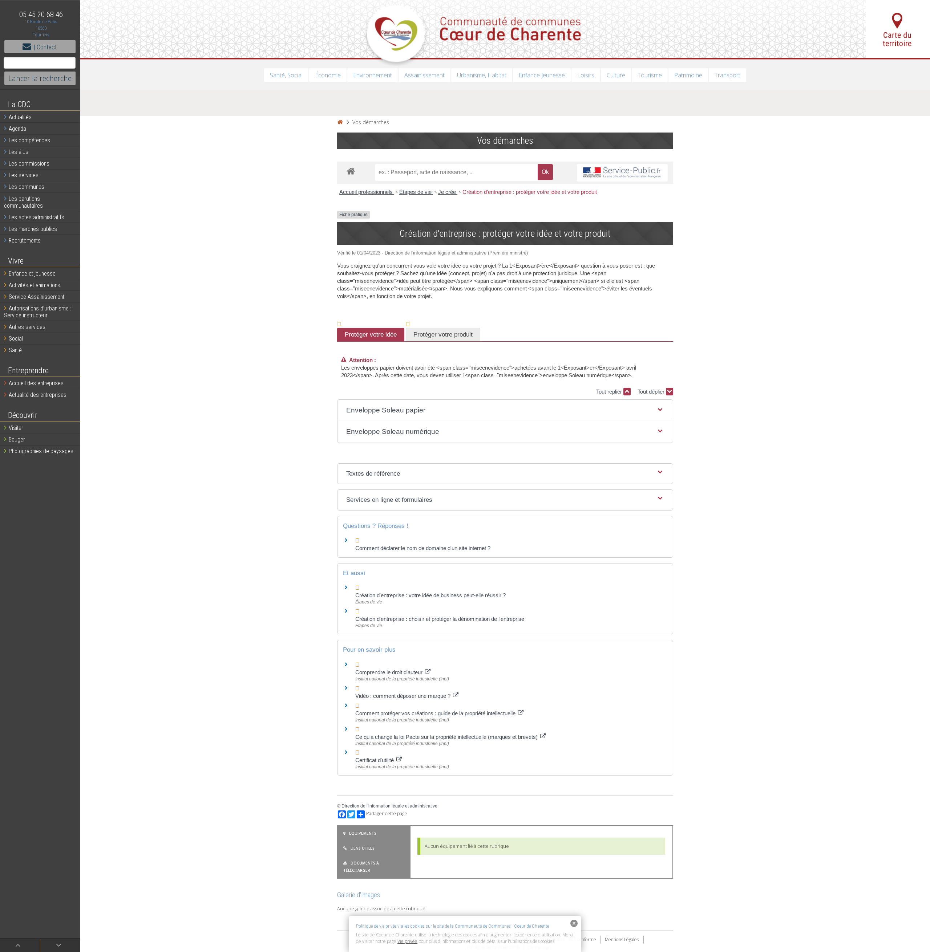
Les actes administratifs (36, 217)
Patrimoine (688, 75)
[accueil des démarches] (351, 171)
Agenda (17, 128)
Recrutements (25, 240)
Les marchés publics (33, 228)
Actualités (20, 117)
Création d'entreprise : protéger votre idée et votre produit (529, 192)
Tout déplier (652, 391)
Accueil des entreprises (36, 383)
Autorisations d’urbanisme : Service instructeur (37, 312)
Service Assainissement (36, 296)
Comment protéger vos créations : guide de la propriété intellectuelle (436, 713)
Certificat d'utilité (375, 760)
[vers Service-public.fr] (622, 173)
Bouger (17, 439)
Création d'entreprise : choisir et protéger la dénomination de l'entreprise (439, 619)
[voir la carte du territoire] (898, 29)
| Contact (45, 47)
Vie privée (407, 941)
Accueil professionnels (366, 192)
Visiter (16, 427)
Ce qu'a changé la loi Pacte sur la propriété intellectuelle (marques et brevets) (447, 737)
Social (16, 338)
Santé (15, 350)
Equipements (362, 833)
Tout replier (609, 391)
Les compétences (29, 140)
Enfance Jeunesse (542, 75)
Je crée (447, 192)
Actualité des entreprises (37, 394)
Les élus (18, 152)
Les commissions (29, 163)
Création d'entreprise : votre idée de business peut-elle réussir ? (430, 595)
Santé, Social (286, 75)
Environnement (372, 75)
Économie (328, 75)
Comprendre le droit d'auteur (389, 672)
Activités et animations (34, 285)
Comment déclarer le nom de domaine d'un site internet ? (422, 548)
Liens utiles (363, 848)
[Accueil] (340, 122)
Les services (24, 175)
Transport (727, 75)
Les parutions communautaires (23, 202)
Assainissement (424, 75)
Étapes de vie (416, 192)
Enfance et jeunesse (32, 273)
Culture (616, 75)
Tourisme (650, 75)
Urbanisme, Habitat (481, 75)
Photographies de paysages (41, 451)
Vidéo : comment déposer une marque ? (403, 696)
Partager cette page (386, 813)
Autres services (27, 327)
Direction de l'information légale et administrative (389, 806)
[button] (505, 410)
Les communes (26, 186)
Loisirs (585, 75)
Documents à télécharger (361, 867)
